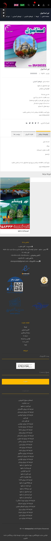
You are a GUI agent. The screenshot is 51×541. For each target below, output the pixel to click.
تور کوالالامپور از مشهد (25, 483)
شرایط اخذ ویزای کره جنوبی (25, 438)
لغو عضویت (25, 391)
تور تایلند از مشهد (25, 486)
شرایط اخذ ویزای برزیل (25, 509)
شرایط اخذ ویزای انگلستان (25, 409)
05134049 (21, 258)
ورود (25, 344)
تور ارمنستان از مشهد (25, 494)
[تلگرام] (3, 13)
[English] (16, 5)
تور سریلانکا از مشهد (25, 489)
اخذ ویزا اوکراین (25, 471)
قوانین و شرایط (25, 339)
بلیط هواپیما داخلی (25, 477)
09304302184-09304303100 (20, 255)
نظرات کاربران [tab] (29, 134)
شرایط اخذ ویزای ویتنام (25, 462)
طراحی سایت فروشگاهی (39, 535)
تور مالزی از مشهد (25, 474)
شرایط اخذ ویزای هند (25, 447)
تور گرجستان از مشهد (25, 497)
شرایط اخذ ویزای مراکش (25, 441)
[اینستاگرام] (3, 10)
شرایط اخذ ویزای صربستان (26, 412)
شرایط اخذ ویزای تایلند (25, 450)
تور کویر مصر (25, 421)
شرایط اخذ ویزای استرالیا (25, 503)
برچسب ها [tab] (17, 134)
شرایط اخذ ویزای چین (25, 444)
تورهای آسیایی (37, 81)
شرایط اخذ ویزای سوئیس (25, 424)
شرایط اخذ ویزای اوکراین (25, 459)
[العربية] (22, 5)
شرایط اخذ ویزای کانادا (25, 480)
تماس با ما (26, 342)
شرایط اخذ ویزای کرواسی (25, 415)
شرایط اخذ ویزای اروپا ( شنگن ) (25, 500)
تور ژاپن (47, 179)
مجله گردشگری (25, 333)
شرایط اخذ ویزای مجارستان (25, 435)
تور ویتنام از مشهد (25, 468)
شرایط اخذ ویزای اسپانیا (25, 512)
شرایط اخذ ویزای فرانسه (25, 427)
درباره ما (25, 336)
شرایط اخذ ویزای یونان (25, 433)
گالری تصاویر (25, 330)
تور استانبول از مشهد (25, 465)
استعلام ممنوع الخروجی (25, 400)
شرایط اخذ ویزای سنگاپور (25, 453)
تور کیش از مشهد (26, 406)
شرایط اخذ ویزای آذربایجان (25, 456)
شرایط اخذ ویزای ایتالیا (25, 430)
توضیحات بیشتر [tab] (43, 134)
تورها (25, 327)
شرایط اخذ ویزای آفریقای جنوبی (25, 506)
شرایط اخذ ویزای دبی (25, 518)
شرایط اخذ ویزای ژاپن (25, 515)
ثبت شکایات (25, 403)
